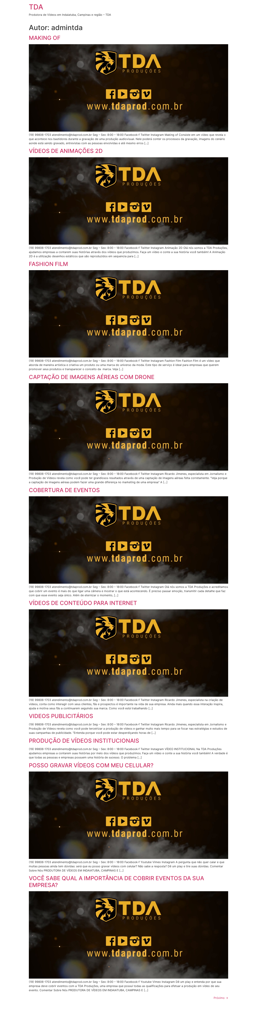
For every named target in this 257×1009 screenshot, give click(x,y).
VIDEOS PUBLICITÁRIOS (61, 716)
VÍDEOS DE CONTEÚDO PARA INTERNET (83, 603)
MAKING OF (44, 37)
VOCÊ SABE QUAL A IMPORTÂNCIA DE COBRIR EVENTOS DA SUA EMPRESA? (116, 881)
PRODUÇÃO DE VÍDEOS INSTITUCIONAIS (84, 740)
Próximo (221, 998)
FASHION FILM (48, 264)
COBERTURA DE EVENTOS (64, 490)
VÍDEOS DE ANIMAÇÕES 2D (66, 150)
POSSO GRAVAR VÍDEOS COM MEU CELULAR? (91, 765)
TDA (36, 7)
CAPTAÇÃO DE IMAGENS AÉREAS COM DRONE (91, 377)
